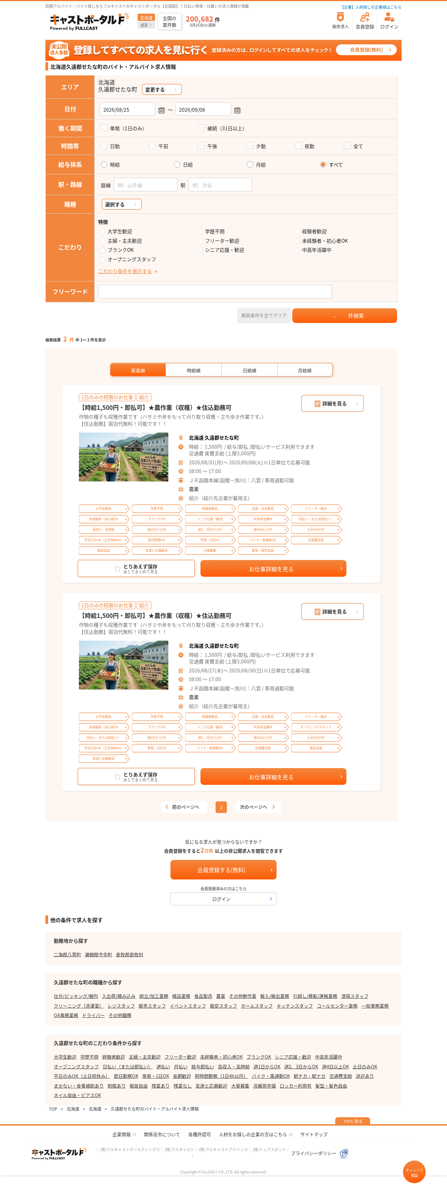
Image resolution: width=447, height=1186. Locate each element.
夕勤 (261, 145)
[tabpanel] (123, 457)
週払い (163, 1066)
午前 (163, 145)
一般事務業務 (375, 1005)
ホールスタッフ (257, 1005)
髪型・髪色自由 (331, 1085)
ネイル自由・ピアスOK (77, 1095)
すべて (336, 164)
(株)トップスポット (269, 1149)
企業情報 (121, 1134)
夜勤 (309, 145)
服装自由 (139, 1085)
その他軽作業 (242, 996)
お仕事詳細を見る (271, 569)
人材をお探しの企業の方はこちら (253, 1134)
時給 (115, 164)
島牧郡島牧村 (129, 954)
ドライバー (93, 1015)
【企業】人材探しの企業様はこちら (371, 7)
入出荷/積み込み (118, 996)
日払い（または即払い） (128, 1066)
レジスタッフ (121, 1005)
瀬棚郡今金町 (98, 954)
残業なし (183, 1085)
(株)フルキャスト (179, 1149)
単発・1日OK (155, 1076)
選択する (115, 204)
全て (358, 145)
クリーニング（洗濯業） (79, 1005)
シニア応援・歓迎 (224, 249)
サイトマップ (314, 1134)
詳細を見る (334, 403)
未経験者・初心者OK (325, 240)
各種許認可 (199, 1134)
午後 (212, 145)
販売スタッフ (152, 1005)
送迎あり (365, 1076)
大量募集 (240, 1085)
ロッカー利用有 (296, 1085)
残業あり (161, 1085)
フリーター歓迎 (222, 240)
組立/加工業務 (153, 996)
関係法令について (162, 1134)
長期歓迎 (182, 1076)
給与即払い (202, 1066)
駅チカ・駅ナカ (309, 1076)
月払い (181, 1066)
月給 (261, 164)
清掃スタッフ (354, 996)
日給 (188, 164)
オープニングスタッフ (132, 259)
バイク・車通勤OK (271, 1076)
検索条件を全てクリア (264, 315)
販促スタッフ (223, 1005)
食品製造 (203, 996)
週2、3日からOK (301, 1066)
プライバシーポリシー (314, 1153)
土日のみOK (365, 1066)
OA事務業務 (66, 1015)
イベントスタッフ (188, 1005)
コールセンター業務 (337, 1005)
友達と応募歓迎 (211, 1085)
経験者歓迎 (314, 231)
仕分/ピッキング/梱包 (76, 996)
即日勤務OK (126, 1076)
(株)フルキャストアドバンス (223, 1149)
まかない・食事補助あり (79, 1085)
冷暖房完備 (264, 1085)
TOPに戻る (352, 1121)
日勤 (115, 145)
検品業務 (181, 996)
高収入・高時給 (234, 1066)
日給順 (249, 370)
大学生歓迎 (120, 231)
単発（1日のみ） (128, 128)
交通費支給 (340, 1076)
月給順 (305, 370)
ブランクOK (121, 249)
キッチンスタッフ (295, 1005)
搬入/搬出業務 (274, 996)
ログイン (221, 899)
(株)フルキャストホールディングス (130, 1149)
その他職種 (120, 1015)
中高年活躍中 (316, 249)
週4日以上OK (335, 1066)
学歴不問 (215, 231)
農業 (194, 488)
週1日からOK (267, 1066)
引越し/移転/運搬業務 (315, 996)
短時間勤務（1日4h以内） (221, 1076)
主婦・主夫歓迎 (125, 240)
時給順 (193, 370)
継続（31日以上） (227, 128)
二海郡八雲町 (67, 954)
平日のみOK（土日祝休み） (82, 1076)
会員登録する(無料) (221, 869)
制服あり (117, 1085)
